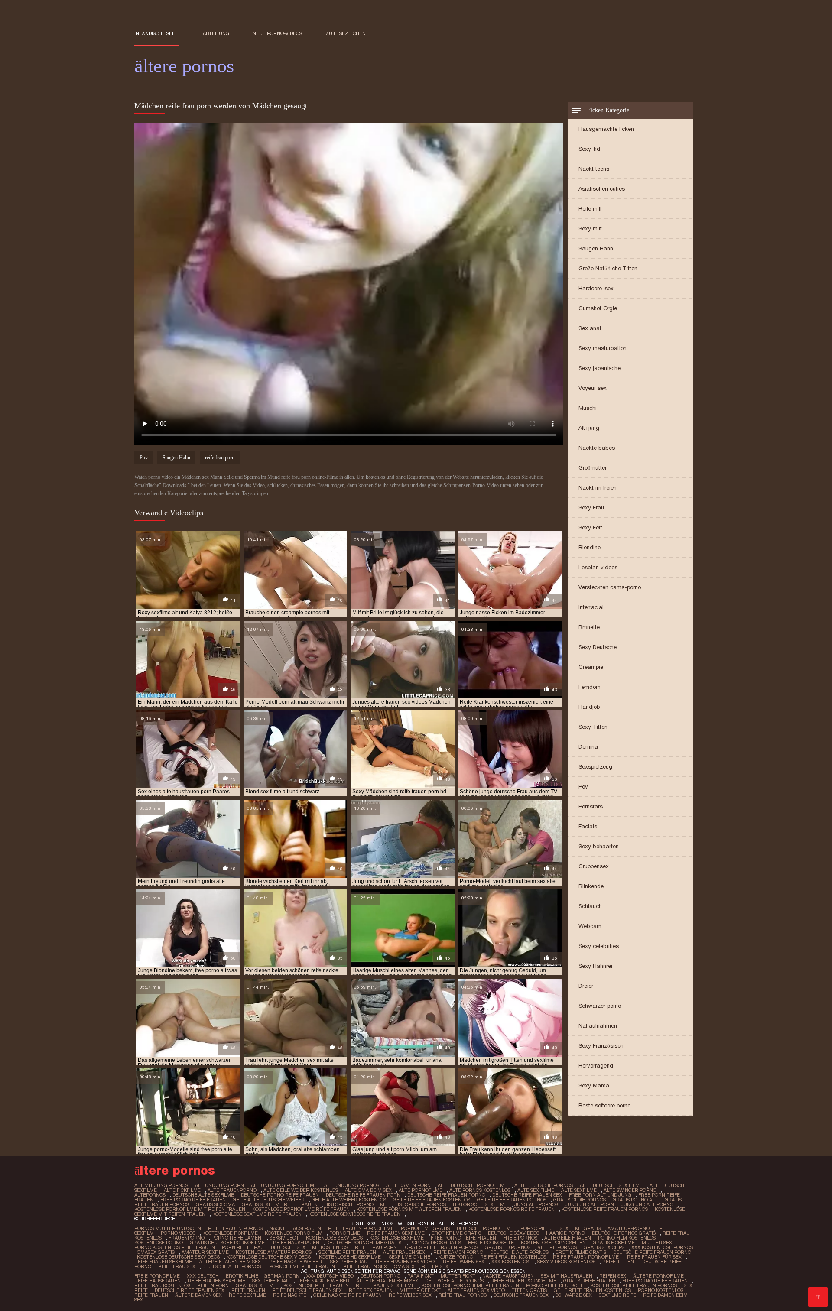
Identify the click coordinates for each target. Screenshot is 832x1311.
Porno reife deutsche (555, 1285)
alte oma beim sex (368, 1190)
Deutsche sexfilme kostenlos (309, 1247)
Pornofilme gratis (425, 1228)
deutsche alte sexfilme (203, 1194)
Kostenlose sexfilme (397, 1237)
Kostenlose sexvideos (334, 1237)
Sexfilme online (410, 1256)
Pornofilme (344, 1233)
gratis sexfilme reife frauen (280, 1204)
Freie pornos (520, 1237)
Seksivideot (284, 1237)
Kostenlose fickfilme (230, 1233)
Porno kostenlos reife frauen (174, 1247)
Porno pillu (536, 1228)
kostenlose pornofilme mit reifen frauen (189, 1209)
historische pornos (420, 1204)
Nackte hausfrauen (295, 1228)
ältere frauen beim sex (230, 1261)
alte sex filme (535, 1190)
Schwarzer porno (599, 1006)
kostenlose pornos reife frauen (511, 1209)
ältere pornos (557, 1247)
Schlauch (590, 906)
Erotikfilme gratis (456, 1233)
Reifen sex (612, 1276)
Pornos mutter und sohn (167, 1228)
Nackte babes (596, 448)
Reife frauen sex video (406, 1261)
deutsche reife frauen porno (446, 1194)
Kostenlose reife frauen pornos (634, 1285)
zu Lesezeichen (345, 33)
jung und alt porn (589, 1204)
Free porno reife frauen (463, 1237)
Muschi (587, 408)
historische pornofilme (356, 1204)
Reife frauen (248, 1290)
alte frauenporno (232, 1190)
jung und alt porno (647, 1204)
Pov (583, 786)
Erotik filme (242, 1276)
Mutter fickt (458, 1276)
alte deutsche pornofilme (472, 1185)
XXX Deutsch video (330, 1276)
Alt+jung (588, 428)
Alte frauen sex (404, 1252)
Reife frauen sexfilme (396, 1233)
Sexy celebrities (598, 946)
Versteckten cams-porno (609, 587)
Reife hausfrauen (296, 1242)
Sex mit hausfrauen (566, 1276)
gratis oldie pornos (579, 1199)
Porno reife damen (237, 1237)
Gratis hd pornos (507, 1247)
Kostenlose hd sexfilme (350, 1256)
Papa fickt (420, 1276)
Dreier (585, 986)
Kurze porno (456, 1256)
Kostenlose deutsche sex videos (269, 1256)
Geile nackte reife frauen (347, 1295)
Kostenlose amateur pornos (274, 1252)
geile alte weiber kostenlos (349, 1199)
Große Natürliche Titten (607, 268)
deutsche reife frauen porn (363, 1194)
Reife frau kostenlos (162, 1285)
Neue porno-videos (277, 33)
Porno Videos (178, 1233)
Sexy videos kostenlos (566, 1261)
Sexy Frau (591, 507)
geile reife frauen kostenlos (431, 1199)
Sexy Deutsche (597, 647)
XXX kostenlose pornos (662, 1247)
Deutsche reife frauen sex (189, 1290)
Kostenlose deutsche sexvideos (178, 1256)
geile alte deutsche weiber (269, 1199)
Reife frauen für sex (654, 1256)
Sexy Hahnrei (595, 966)
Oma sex (404, 1266)
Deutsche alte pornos (519, 1252)
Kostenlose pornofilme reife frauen (470, 1285)
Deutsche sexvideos (513, 1233)
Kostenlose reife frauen (316, 1285)
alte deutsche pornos (543, 1185)
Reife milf (589, 208)
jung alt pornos (536, 1204)
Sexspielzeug (595, 766)
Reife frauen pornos (235, 1228)
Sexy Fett (590, 527)
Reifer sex (436, 1266)
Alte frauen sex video (476, 1290)
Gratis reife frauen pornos (441, 1247)
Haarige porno (565, 1233)
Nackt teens (593, 168)
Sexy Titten (593, 727)
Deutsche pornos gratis (624, 1233)
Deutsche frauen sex (521, 1295)
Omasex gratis (156, 1252)
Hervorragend (595, 1065)
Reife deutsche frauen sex (307, 1290)
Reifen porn (213, 1285)
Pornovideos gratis (435, 1242)
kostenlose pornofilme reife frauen (301, 1209)
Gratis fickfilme (614, 1242)
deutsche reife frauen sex (527, 1194)
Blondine (589, 547)
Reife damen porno (458, 1252)
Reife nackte (289, 1295)
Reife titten (618, 1261)
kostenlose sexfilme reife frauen (257, 1214)
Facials (587, 826)
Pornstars (590, 806)
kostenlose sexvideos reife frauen (354, 1214)
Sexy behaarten (598, 846)
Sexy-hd (589, 149)
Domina (588, 746)
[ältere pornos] (818, 1297)
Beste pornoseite (491, 1242)
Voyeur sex (592, 388)
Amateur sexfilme (205, 1252)
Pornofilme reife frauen (302, 1266)
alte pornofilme (420, 1190)
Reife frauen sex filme (385, 1285)
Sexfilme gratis (580, 1228)
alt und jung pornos (351, 1185)
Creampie (590, 667)
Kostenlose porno (158, 1242)
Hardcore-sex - (598, 288)
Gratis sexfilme (256, 1285)
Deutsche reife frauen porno (652, 1252)
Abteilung (216, 33)
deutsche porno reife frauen (280, 1194)
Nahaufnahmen (597, 1025)
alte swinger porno (630, 1190)
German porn (281, 1276)
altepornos (150, 1194)
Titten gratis (529, 1290)
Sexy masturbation (602, 348)
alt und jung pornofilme (284, 1185)
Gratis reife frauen (589, 1280)
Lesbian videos (598, 567)
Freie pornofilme (157, 1276)
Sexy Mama (593, 1085)
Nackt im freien (597, 487)
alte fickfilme (182, 1190)
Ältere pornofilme (658, 1276)
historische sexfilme (480, 1204)
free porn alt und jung (600, 1194)
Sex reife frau (349, 1261)
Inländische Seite (156, 33)
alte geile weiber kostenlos (300, 1190)
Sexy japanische (599, 368)
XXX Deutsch (203, 1276)
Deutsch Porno (380, 1276)
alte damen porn (408, 1185)
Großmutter (592, 467)
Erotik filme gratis (581, 1252)
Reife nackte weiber (296, 1261)
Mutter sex (657, 1242)
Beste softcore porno (604, 1105)
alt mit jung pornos (161, 1185)
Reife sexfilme (247, 1295)
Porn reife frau (243, 1247)
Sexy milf (589, 228)
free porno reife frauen (193, 1199)
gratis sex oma (215, 1204)
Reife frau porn (376, 1247)
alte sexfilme (579, 1190)
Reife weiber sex (410, 1295)
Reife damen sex (463, 1261)
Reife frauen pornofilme (361, 1228)
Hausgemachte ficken (606, 129)
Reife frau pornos (463, 1295)
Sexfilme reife (617, 1295)
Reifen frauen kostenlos (513, 1256)
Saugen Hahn (595, 248)
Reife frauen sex (365, 1266)
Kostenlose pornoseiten (553, 1242)
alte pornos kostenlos (479, 1190)
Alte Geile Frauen (567, 1237)
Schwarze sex (574, 1295)
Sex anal (589, 328)
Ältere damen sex (198, 1295)
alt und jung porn (219, 1185)
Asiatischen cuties (601, 188)
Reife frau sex (176, 1266)
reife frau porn (219, 457)
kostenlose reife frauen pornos (605, 1209)
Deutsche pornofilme (485, 1228)
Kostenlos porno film (293, 1233)
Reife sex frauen (371, 1290)
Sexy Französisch (601, 1045)
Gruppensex (593, 866)
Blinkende (591, 886)
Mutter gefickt (420, 1290)
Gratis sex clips (604, 1247)
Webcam (589, 926)
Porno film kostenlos (627, 1237)
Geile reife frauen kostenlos (592, 1290)
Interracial (591, 607)
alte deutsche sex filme (611, 1185)
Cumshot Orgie (597, 308)
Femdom (589, 687)
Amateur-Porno (629, 1228)
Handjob (589, 707)
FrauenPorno (187, 1237)
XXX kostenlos (510, 1261)
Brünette (589, 627)
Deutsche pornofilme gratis (364, 1242)
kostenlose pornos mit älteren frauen (409, 1209)
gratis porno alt (635, 1199)
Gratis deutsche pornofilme (228, 1242)
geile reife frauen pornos (511, 1199)
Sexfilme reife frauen (347, 1252)
